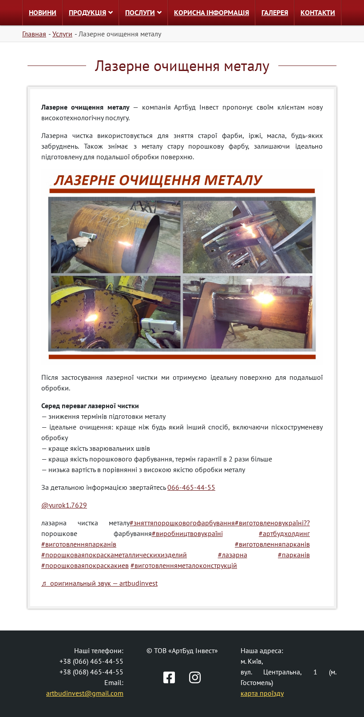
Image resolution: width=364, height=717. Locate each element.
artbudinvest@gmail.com (84, 693)
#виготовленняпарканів (78, 544)
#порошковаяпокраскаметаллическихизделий (114, 554)
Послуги (140, 12)
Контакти (318, 12)
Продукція (87, 12)
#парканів (294, 554)
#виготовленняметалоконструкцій (184, 565)
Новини (42, 12)
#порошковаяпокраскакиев (85, 565)
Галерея (274, 12)
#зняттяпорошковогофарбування (182, 522)
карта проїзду (262, 693)
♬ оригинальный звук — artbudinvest (99, 583)
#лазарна (232, 554)
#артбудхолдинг (284, 533)
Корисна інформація (211, 12)
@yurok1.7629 (64, 504)
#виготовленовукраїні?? (272, 522)
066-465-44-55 (191, 487)
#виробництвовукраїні (187, 533)
